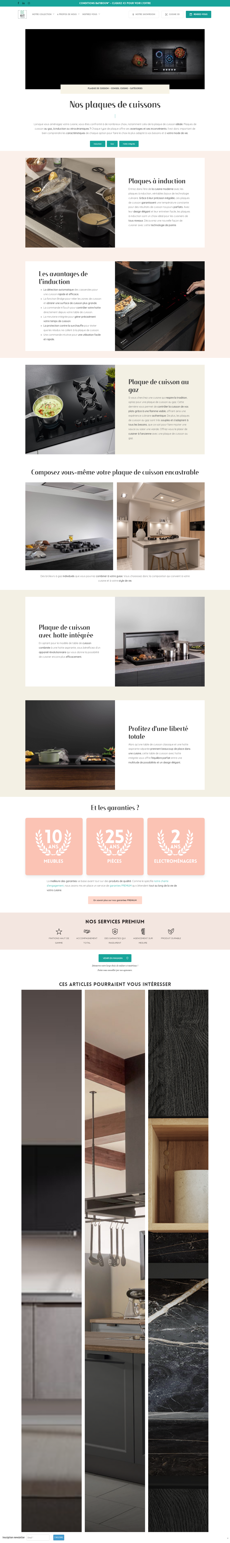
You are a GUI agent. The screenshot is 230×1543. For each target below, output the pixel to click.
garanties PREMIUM (121, 885)
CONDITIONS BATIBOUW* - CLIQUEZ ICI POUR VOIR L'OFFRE (115, 3)
